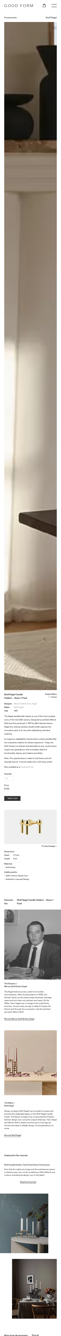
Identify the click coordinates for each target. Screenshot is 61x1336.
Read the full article (28, 1182)
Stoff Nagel (19, 707)
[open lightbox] (30, 827)
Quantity (8, 773)
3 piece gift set (26, 767)
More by (8, 1135)
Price (6, 785)
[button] (44, 5)
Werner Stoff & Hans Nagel (25, 703)
